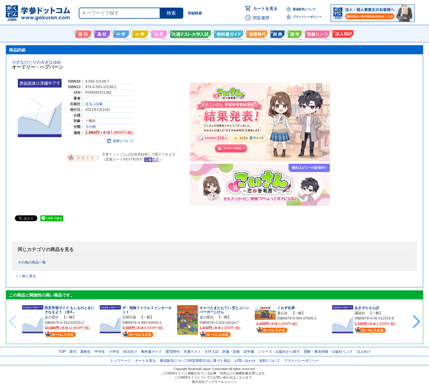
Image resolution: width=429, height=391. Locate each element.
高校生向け (101, 33)
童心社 (282, 313)
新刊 (72, 352)
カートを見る (265, 8)
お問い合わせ (244, 361)
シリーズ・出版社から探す (279, 352)
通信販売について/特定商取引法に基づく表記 (195, 361)
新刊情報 (82, 33)
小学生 (114, 352)
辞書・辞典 (231, 352)
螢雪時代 (256, 33)
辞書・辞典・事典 (276, 33)
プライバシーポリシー (307, 16)
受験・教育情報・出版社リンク (328, 352)
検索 (171, 13)
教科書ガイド (228, 33)
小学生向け (139, 33)
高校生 (85, 352)
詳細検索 (195, 13)
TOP (62, 352)
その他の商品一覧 (32, 262)
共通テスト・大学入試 (190, 33)
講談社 (360, 313)
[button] (416, 321)
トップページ (120, 361)
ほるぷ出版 (94, 104)
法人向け (342, 33)
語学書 (294, 33)
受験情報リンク (316, 33)
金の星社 (52, 317)
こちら (240, 377)
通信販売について (304, 9)
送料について (123, 141)
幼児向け (158, 33)
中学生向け (120, 33)
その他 (90, 127)
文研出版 (129, 317)
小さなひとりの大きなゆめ (36, 62)
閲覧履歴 (261, 17)
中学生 (100, 352)
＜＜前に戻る (25, 276)
